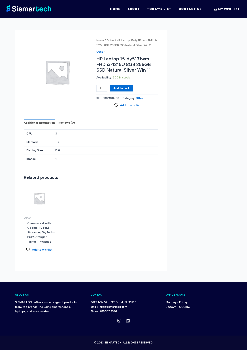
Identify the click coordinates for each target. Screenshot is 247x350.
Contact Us (190, 9)
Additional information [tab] (39, 122)
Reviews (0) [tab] (66, 122)
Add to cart (121, 88)
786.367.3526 (108, 311)
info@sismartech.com (113, 306)
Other (110, 40)
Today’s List (159, 9)
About (133, 9)
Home (115, 9)
